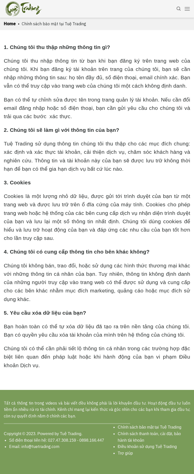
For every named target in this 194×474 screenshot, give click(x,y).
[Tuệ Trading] (24, 9)
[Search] (179, 9)
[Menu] (187, 9)
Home (10, 24)
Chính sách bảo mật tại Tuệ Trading (149, 427)
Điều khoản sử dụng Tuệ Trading (147, 446)
